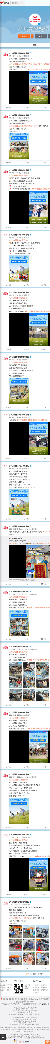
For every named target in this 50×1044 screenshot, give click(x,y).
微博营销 (44, 988)
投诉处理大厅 (6, 1004)
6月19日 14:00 (13, 417)
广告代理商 (44, 990)
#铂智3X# (46, 64)
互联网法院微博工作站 (30, 1004)
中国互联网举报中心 (6, 1028)
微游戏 (2, 990)
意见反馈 (21, 999)
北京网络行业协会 (39, 1029)
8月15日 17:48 (13, 173)
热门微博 (3, 985)
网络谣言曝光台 (28, 1031)
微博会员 (3, 988)
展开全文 (30, 487)
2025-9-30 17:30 (14, 837)
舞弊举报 (27, 999)
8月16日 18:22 (13, 56)
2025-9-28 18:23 (14, 905)
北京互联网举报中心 (20, 1028)
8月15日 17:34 (13, 238)
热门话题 (9, 985)
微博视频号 (25, 56)
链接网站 (44, 985)
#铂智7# (39, 64)
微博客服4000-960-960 (10, 999)
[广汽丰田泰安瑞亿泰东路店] (5, 57)
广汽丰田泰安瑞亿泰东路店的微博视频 (32, 420)
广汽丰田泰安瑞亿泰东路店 (19, 53)
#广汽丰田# (32, 64)
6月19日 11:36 (13, 469)
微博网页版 (25, 118)
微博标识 (36, 990)
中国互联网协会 (28, 1029)
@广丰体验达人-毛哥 (15, 538)
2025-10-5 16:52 (14, 594)
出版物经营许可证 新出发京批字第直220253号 (24, 1025)
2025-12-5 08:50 (14, 580)
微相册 (9, 988)
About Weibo (34, 999)
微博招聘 (42, 999)
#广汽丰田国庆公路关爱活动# (20, 918)
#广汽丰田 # (32, 126)
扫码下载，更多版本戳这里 (27, 987)
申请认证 (36, 985)
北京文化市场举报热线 (16, 1029)
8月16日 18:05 (13, 118)
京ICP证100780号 (18, 1007)
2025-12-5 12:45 (14, 529)
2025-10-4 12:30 (14, 777)
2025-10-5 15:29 (14, 715)
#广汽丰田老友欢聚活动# (18, 64)
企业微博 (36, 988)
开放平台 (36, 992)
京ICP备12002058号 (30, 1007)
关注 (24, 36)
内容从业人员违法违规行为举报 (36, 1028)
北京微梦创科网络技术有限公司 (34, 1038)
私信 (40, 36)
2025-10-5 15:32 (14, 649)
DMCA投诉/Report (17, 1004)
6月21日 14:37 (13, 295)
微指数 (9, 990)
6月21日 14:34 (13, 360)
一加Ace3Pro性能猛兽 (30, 529)
